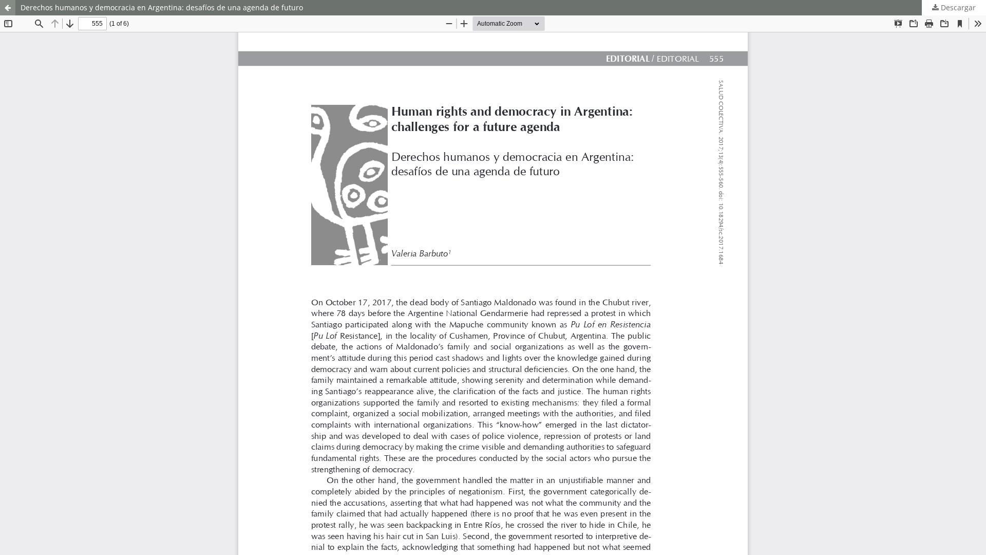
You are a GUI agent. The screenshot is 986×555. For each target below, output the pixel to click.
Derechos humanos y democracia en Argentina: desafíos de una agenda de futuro (162, 7)
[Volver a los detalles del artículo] (7, 7)
